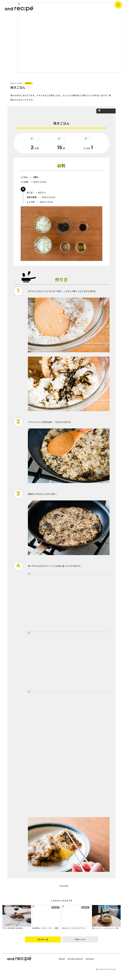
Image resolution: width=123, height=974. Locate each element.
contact (90, 959)
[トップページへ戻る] (19, 9)
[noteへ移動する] (114, 958)
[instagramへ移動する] (102, 958)
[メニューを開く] (118, 4)
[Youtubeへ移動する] (108, 958)
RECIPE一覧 (43, 939)
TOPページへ (80, 939)
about (62, 959)
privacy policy (75, 959)
